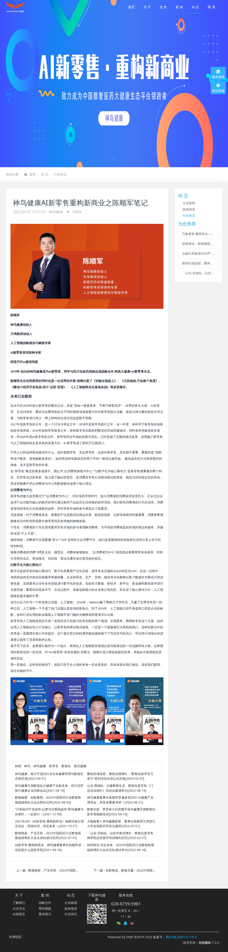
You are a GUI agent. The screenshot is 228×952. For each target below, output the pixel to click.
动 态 (44, 174)
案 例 (45, 895)
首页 (131, 7)
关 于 (19, 895)
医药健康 (80, 766)
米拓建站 (205, 942)
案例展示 (45, 914)
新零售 (53, 766)
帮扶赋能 (45, 908)
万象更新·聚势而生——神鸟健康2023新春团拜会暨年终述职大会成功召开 (198, 234)
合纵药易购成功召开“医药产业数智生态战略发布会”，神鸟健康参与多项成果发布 (198, 253)
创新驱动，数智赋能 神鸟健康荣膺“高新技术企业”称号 (198, 243)
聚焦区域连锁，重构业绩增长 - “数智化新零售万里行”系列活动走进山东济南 (198, 263)
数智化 (66, 766)
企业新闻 (189, 203)
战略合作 (45, 902)
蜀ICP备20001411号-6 (181, 937)
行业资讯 (60, 174)
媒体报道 (189, 209)
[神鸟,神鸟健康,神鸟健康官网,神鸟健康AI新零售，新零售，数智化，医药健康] (15, 6)
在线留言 (19, 914)
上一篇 (50, 870)
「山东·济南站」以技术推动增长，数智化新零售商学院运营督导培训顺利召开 (198, 273)
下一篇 (127, 870)
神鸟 (27, 766)
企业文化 (19, 908)
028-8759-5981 (126, 904)
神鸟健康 (39, 766)
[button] (11, 83)
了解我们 (19, 902)
